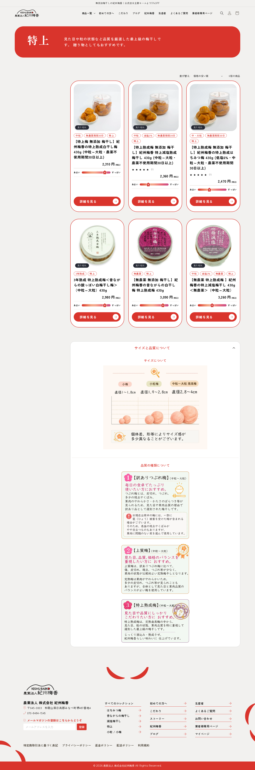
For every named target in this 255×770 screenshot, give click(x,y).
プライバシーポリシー (76, 745)
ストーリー (157, 719)
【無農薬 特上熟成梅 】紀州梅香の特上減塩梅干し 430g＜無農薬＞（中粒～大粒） (213, 285)
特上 (110, 726)
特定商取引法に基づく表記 (40, 745)
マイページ (202, 734)
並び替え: (185, 76)
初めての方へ (158, 703)
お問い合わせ (203, 719)
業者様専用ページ (206, 726)
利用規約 (143, 745)
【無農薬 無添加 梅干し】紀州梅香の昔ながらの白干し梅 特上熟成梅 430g (155, 285)
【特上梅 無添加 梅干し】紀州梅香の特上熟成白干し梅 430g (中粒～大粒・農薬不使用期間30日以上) (97, 149)
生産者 (199, 703)
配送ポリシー (125, 745)
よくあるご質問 (205, 711)
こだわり (155, 711)
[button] (88, 13)
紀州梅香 (155, 726)
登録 (81, 727)
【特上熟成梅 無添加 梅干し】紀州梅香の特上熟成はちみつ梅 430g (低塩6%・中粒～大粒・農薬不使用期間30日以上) (213, 157)
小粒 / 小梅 (114, 732)
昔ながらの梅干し (118, 715)
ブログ (154, 734)
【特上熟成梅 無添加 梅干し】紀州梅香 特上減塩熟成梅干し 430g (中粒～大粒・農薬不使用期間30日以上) (154, 155)
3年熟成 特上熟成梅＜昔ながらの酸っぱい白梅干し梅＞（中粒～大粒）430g (97, 285)
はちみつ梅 (114, 710)
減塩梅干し (114, 721)
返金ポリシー (103, 745)
